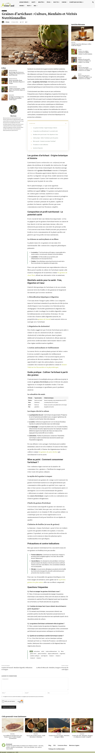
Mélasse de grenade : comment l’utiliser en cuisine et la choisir (84, 61)
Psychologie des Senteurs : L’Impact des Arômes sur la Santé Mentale (16, 73)
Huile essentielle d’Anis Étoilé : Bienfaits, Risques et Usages (17, 82)
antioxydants (37, 651)
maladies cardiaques (34, 655)
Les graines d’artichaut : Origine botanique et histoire (45, 127)
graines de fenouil (44, 319)
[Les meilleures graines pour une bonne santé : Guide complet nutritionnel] (13, 725)
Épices (79, 49)
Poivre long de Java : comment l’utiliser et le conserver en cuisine (85, 77)
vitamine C (51, 655)
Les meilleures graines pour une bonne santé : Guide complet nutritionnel (12, 737)
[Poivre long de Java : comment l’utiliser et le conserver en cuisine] (74, 76)
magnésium (62, 653)
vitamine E (58, 655)
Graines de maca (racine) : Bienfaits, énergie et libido (59, 736)
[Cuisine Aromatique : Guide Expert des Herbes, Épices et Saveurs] (4, 89)
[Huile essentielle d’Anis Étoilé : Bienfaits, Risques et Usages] (4, 81)
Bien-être (11, 94)
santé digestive (44, 655)
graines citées (33, 653)
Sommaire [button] (32, 123)
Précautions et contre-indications (40, 144)
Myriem (7, 22)
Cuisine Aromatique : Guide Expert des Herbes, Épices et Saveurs (17, 90)
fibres (62, 651)
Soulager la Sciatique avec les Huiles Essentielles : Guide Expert (16, 98)
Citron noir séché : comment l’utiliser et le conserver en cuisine (85, 69)
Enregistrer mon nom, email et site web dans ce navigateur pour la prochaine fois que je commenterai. (23, 696)
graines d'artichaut (42, 653)
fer (59, 651)
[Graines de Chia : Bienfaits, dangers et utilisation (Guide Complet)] (82, 725)
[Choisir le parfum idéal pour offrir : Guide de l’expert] (82, 33)
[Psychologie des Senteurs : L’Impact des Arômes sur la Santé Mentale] (4, 73)
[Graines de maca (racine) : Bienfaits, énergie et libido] (59, 725)
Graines (4, 10)
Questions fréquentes (38, 148)
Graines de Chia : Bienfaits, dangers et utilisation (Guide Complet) (82, 736)
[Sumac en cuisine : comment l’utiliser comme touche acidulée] (74, 51)
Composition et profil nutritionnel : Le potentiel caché (45, 131)
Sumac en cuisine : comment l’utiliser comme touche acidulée (85, 52)
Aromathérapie (13, 70)
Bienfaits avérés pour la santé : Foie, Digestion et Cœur (45, 134)
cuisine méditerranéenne (51, 651)
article (42, 651)
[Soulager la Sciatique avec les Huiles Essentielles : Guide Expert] (4, 97)
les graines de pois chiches (48, 452)
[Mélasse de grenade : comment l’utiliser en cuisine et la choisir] (74, 60)
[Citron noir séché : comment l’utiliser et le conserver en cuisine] (74, 68)
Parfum (73, 42)
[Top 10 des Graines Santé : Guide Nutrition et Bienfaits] (36, 725)
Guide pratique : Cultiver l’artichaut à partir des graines (45, 137)
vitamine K (32, 658)
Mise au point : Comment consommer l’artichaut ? (44, 141)
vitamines (38, 658)
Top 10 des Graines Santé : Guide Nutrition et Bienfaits (36, 736)
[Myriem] (3, 22)
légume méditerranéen (53, 653)
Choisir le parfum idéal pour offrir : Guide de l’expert (81, 44)
